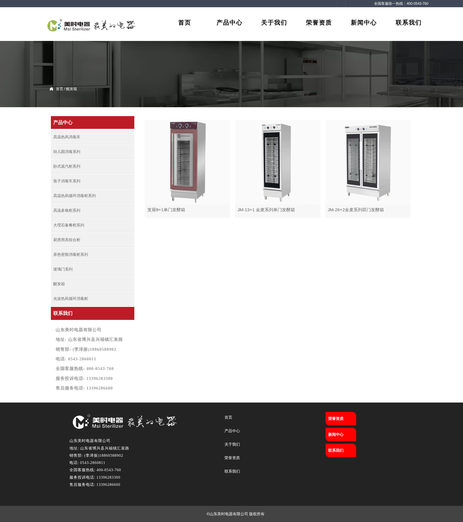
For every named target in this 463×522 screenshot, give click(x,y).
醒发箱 (71, 89)
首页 (59, 89)
